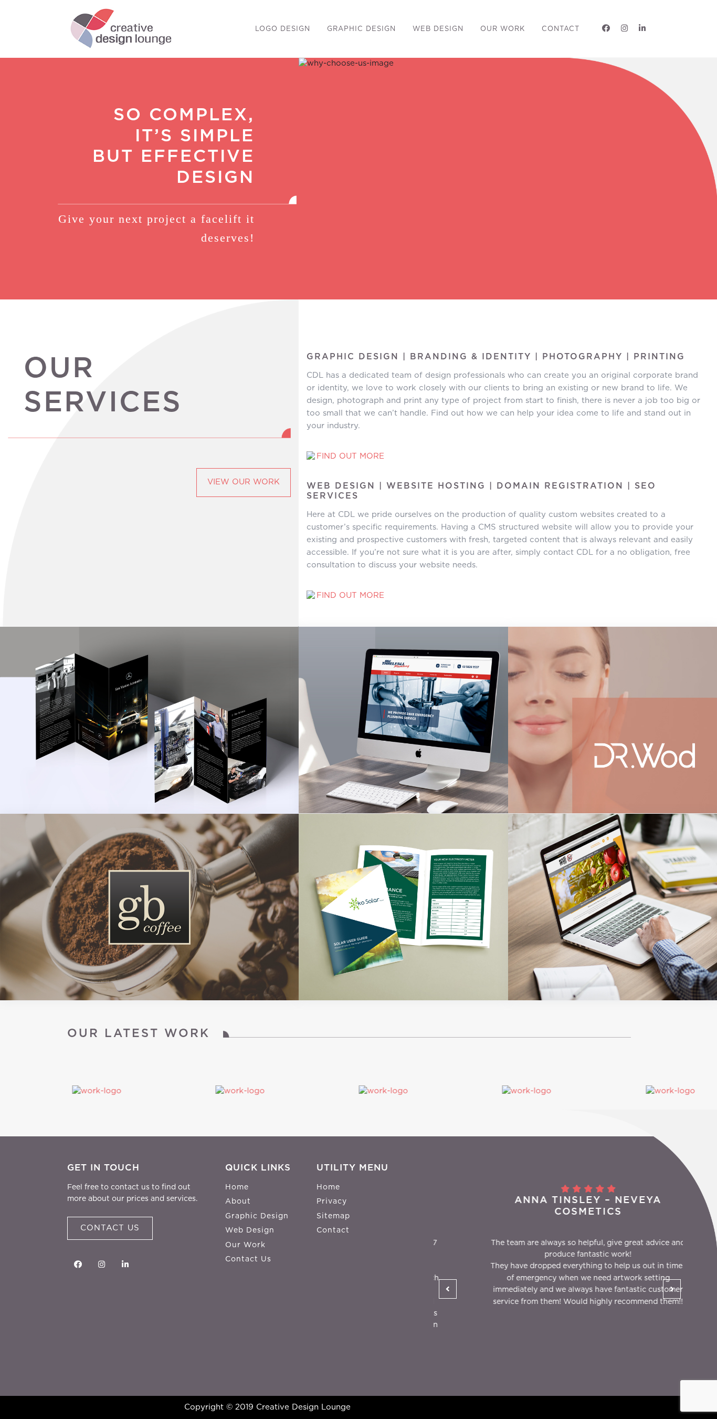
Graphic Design (361, 29)
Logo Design (282, 29)
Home (237, 1187)
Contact (560, 29)
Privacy (332, 1201)
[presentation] (448, 1289)
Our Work (502, 29)
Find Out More (350, 456)
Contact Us (248, 1259)
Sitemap (333, 1216)
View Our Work (243, 482)
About (238, 1201)
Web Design (438, 29)
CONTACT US (110, 1228)
